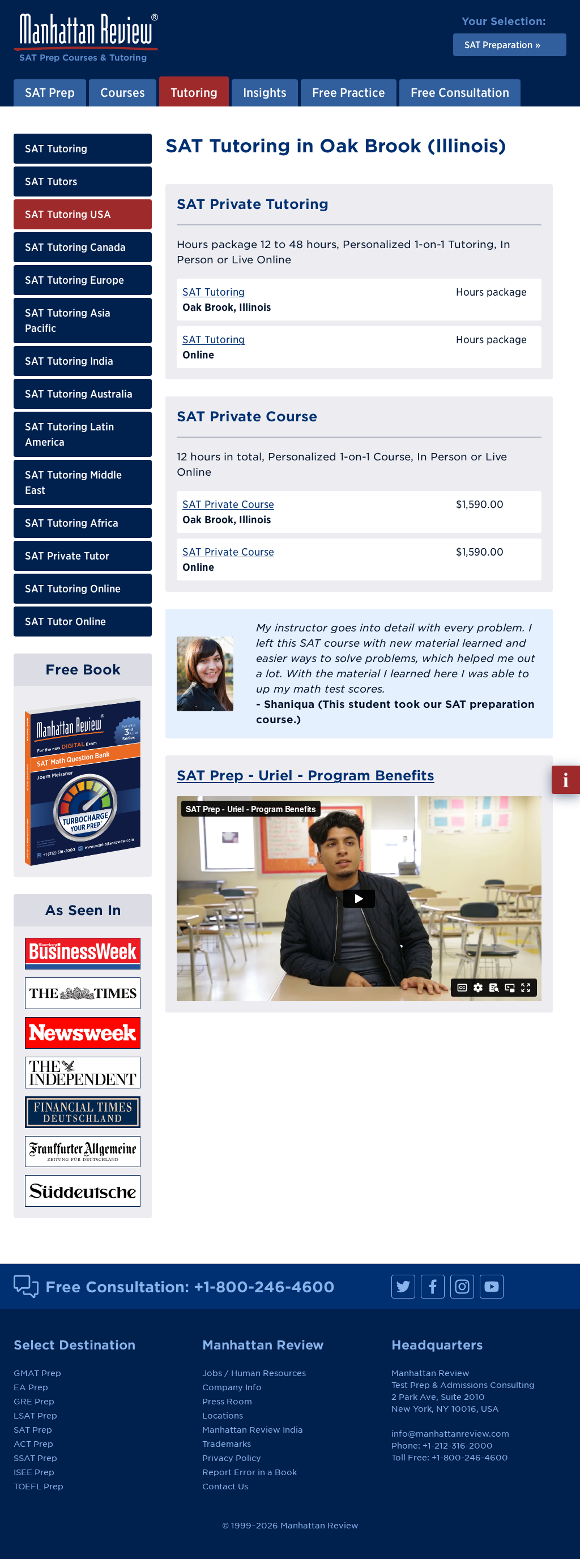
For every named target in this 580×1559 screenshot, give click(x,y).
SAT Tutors (51, 181)
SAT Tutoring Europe (74, 280)
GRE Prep (34, 1401)
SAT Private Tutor (67, 556)
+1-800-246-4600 (264, 1286)
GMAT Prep (37, 1373)
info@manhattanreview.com (450, 1433)
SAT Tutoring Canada (75, 247)
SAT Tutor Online (65, 621)
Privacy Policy (231, 1458)
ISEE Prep (34, 1472)
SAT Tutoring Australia (79, 394)
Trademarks (226, 1444)
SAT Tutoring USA (68, 214)
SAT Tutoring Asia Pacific (67, 320)
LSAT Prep (35, 1415)
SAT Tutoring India (69, 361)
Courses (122, 92)
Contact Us (225, 1486)
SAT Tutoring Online (73, 589)
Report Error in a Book (249, 1472)
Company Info (232, 1387)
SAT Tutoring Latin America (69, 434)
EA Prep (31, 1387)
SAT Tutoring (56, 149)
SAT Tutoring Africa (71, 523)
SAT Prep (50, 92)
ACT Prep (33, 1444)
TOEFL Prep (38, 1486)
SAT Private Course (228, 504)
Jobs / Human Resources (254, 1373)
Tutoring (194, 92)
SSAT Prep (35, 1458)
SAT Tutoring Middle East (73, 482)
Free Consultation (460, 92)
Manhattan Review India (252, 1429)
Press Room (227, 1401)
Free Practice (348, 92)
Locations (222, 1415)
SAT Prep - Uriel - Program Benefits (305, 775)
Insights (265, 92)
